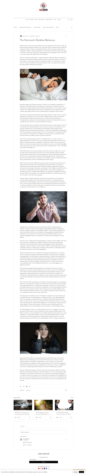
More (57, 27)
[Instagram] (40, 468)
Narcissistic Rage (37, 27)
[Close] (85, 472)
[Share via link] (30, 386)
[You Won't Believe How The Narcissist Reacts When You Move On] (43, 405)
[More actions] (66, 36)
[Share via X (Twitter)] (23, 386)
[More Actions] (66, 439)
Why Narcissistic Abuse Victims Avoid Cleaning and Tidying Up (22, 413)
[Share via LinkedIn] (26, 386)
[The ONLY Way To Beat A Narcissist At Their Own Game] (64, 405)
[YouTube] (38, 468)
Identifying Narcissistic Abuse (25, 27)
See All (72, 397)
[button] (71, 27)
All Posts (15, 27)
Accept (81, 472)
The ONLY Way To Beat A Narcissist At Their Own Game (63, 413)
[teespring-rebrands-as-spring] (44, 468)
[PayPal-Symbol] (46, 468)
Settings (75, 472)
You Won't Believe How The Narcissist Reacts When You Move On (42, 413)
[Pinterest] (42, 468)
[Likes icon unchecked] (24, 445)
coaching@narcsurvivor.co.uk (44, 466)
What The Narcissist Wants (48, 27)
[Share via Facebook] (20, 386)
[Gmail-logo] (48, 468)
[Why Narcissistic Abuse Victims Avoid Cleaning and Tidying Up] (23, 405)
